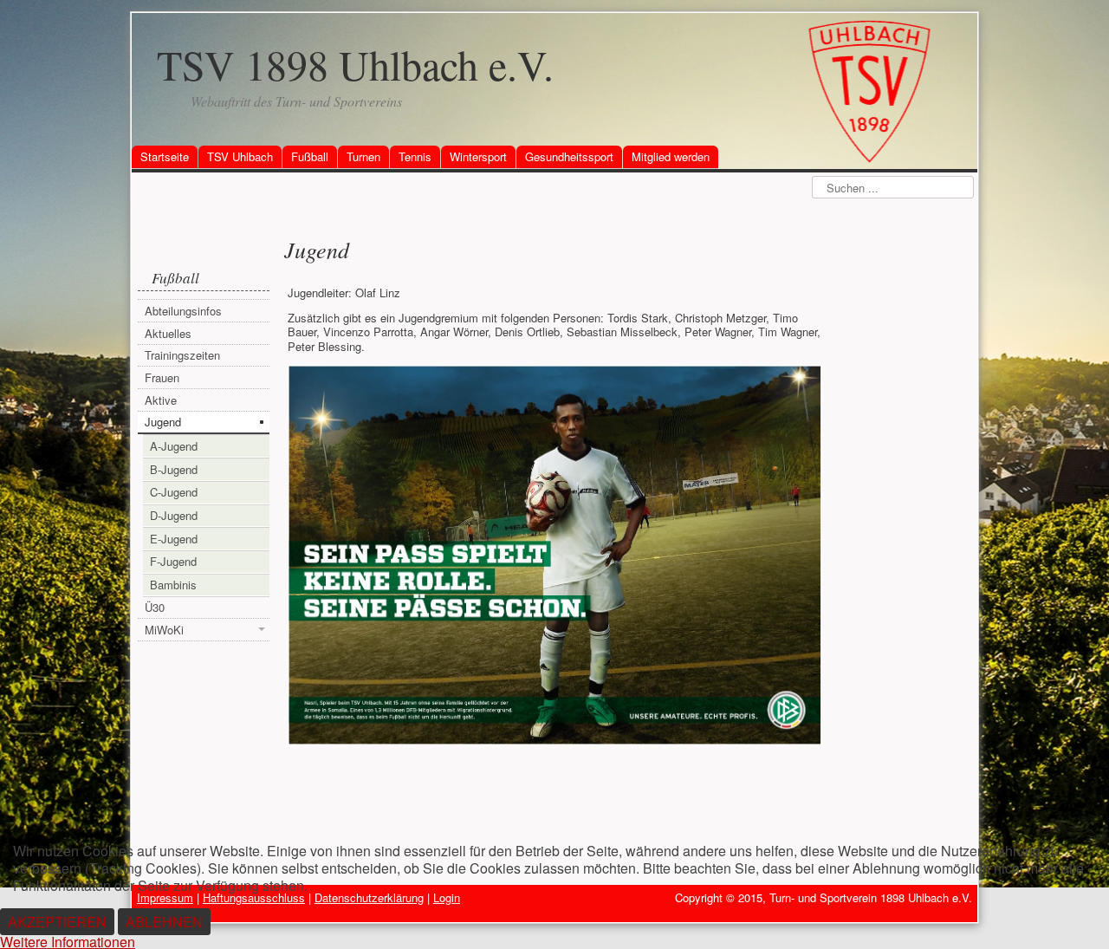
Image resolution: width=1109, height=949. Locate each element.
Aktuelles (168, 333)
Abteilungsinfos (183, 310)
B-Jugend (174, 469)
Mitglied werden (671, 156)
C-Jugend (174, 492)
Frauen (162, 377)
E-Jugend (174, 538)
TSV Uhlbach (240, 156)
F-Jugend (173, 561)
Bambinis (173, 584)
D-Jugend (174, 515)
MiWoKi (164, 629)
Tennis (415, 156)
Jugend (163, 421)
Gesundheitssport (569, 156)
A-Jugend (174, 446)
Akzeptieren (57, 922)
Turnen (363, 156)
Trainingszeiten (182, 355)
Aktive (161, 400)
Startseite (164, 156)
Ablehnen (164, 922)
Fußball (309, 156)
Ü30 (155, 607)
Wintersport (478, 156)
